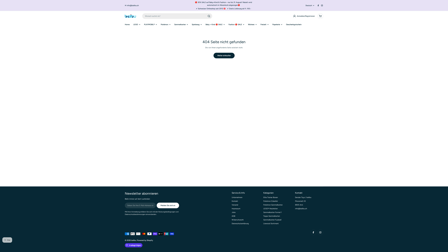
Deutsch (309, 5)
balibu (133, 240)
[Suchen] (209, 16)
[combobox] (177, 16)
